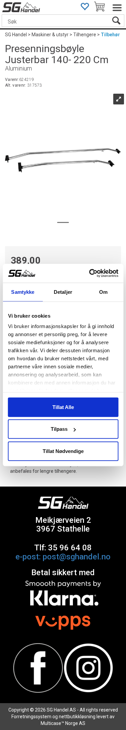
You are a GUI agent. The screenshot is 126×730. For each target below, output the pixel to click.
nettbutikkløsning (77, 716)
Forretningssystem (31, 716)
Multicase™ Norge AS (63, 723)
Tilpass (59, 429)
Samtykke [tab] (22, 291)
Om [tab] (103, 291)
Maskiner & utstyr (50, 34)
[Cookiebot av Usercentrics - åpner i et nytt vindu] (89, 273)
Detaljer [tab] (63, 291)
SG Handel (16, 34)
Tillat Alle (63, 407)
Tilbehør (110, 34)
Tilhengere (84, 34)
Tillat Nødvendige (63, 451)
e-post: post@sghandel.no (63, 556)
